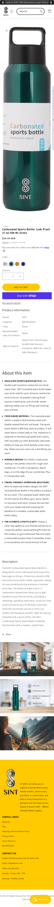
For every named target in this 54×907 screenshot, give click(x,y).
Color (5, 256)
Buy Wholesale (8, 846)
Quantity (6, 270)
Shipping (5, 242)
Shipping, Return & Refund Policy (16, 831)
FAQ (4, 826)
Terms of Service (9, 841)
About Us (6, 822)
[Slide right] (30, 221)
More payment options (11, 303)
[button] (11, 11)
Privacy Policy (8, 836)
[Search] (41, 11)
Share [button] (8, 634)
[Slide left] (23, 221)
